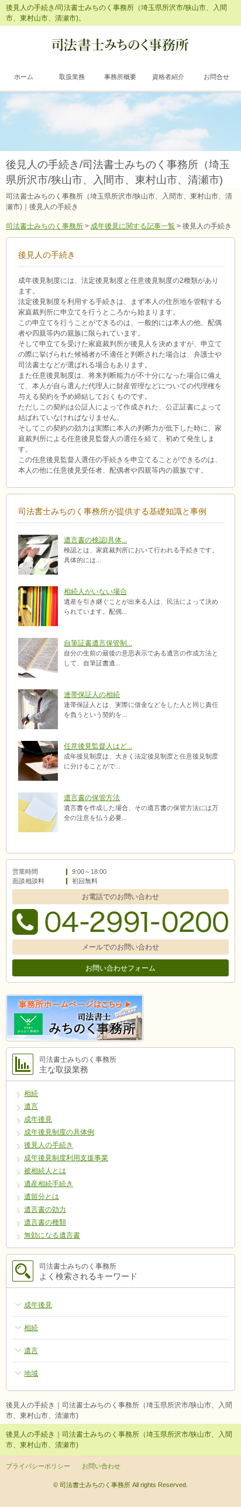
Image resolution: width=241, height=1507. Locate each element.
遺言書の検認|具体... (95, 540)
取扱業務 (72, 76)
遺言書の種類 (45, 1222)
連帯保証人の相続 (92, 695)
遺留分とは (41, 1196)
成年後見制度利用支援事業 (66, 1158)
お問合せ (216, 76)
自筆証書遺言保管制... (98, 643)
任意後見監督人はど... (98, 746)
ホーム (23, 76)
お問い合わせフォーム (120, 968)
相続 (31, 1093)
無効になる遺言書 (52, 1235)
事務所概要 (120, 76)
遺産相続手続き (48, 1184)
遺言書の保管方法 (92, 798)
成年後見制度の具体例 (59, 1132)
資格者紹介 (168, 76)
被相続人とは (45, 1171)
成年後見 (38, 1119)
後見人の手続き (48, 1145)
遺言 (31, 1106)
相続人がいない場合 (95, 591)
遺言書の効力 (45, 1209)
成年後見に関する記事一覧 (133, 226)
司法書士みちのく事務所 (44, 226)
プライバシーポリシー (38, 1466)
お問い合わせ (101, 1466)
